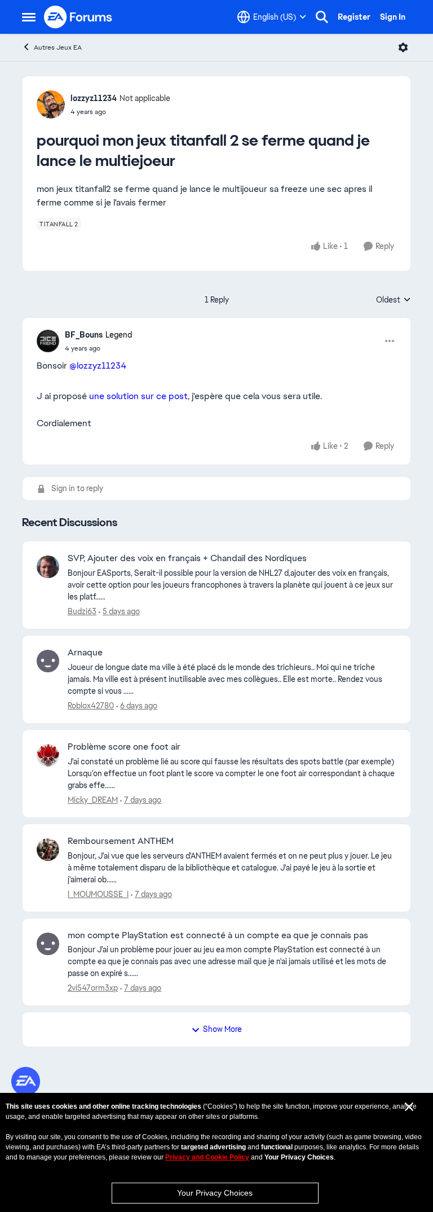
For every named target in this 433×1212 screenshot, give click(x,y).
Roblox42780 (91, 706)
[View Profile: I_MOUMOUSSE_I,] (48, 849)
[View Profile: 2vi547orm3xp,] (48, 944)
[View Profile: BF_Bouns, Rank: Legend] (48, 341)
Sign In (392, 17)
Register (354, 17)
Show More (222, 1029)
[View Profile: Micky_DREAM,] (48, 755)
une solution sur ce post (138, 396)
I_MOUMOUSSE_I (98, 894)
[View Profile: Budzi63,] (48, 566)
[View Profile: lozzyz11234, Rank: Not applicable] (51, 104)
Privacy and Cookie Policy (207, 1157)
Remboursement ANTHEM (121, 841)
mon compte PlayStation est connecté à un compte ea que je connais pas (218, 935)
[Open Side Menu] (28, 16)
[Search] (322, 17)
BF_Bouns (84, 335)
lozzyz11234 (93, 98)
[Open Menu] (403, 47)
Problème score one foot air (124, 746)
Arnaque (85, 652)
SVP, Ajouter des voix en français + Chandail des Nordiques (187, 558)
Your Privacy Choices (215, 1192)
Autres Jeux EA (58, 47)
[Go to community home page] (78, 17)
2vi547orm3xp (93, 988)
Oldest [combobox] (393, 300)
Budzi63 (82, 611)
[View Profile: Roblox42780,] (48, 661)
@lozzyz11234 (97, 365)
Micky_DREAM (93, 800)
